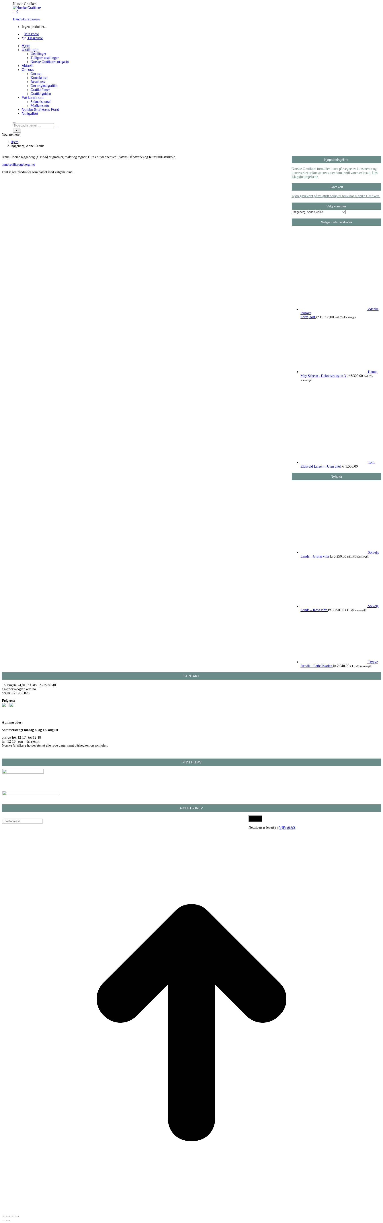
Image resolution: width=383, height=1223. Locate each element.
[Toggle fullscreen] (12, 1216)
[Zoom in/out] (17, 1216)
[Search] (56, 125)
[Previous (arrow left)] (3, 1220)
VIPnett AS (287, 827)
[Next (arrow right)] (8, 1220)
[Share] (8, 1216)
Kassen (34, 19)
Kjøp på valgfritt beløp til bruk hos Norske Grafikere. (336, 196)
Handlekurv (21, 19)
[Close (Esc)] (3, 1216)
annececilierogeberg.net (18, 164)
